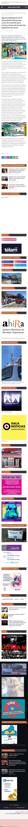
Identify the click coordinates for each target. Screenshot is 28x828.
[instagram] (20, 261)
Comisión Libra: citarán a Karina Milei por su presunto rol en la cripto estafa (17, 178)
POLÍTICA (7, 12)
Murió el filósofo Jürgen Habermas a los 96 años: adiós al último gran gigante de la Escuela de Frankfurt (17, 763)
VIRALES (22, 599)
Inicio (3, 12)
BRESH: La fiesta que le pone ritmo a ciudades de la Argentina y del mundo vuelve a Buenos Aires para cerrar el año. (17, 623)
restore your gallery (15, 813)
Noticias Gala (5, 30)
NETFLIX (17, 599)
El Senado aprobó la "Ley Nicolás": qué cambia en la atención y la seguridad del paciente (17, 170)
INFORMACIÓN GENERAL (7, 599)
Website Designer (12, 807)
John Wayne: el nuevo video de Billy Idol (16, 615)
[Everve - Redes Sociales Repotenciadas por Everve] (9, 800)
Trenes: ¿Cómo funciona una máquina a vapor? (16, 754)
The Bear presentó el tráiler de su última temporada (17, 608)
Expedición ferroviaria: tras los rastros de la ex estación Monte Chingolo (17, 771)
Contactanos (16, 805)
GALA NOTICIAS (14, 7)
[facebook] (8, 261)
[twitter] (20, 265)
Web (11, 805)
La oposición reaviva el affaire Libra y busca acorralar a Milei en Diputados (17, 186)
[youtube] (8, 265)
